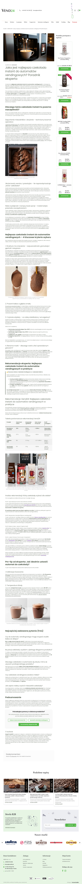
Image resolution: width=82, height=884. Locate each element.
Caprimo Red (45, 528)
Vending (63, 22)
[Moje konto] (75, 10)
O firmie (44, 859)
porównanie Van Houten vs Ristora (21, 355)
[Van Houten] (26, 842)
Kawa (6, 22)
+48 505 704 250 (25, 10)
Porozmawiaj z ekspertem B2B (29, 724)
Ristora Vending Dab (40, 517)
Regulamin (45, 865)
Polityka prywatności (47, 867)
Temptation (12, 540)
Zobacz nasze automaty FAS (17, 720)
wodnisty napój (13, 87)
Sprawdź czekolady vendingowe (39, 720)
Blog (69, 22)
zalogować (14, 756)
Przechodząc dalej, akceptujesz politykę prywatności (54, 828)
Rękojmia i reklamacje (28, 863)
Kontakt (44, 863)
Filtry (52, 22)
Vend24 (4, 28)
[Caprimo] (56, 842)
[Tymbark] (71, 842)
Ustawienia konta (66, 861)
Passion (29, 540)
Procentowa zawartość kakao (12, 306)
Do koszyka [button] (64, 68)
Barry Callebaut (43, 351)
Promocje (74, 22)
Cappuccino (32, 22)
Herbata (12, 22)
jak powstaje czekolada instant (18, 256)
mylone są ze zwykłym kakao (37, 140)
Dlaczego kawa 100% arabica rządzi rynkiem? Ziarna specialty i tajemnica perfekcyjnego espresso (39, 796)
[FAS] (10, 842)
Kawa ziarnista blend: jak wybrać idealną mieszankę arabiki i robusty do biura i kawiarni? (15, 796)
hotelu (41, 197)
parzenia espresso (37, 592)
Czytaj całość (8, 802)
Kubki (57, 22)
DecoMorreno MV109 (29, 505)
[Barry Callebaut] (41, 842)
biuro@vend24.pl (36, 10)
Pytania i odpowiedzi (27, 867)
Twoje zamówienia (66, 859)
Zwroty (24, 865)
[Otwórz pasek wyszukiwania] (72, 6)
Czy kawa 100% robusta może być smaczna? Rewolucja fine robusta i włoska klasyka (66, 796)
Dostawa (25, 861)
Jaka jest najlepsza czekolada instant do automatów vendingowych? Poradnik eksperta (30, 28)
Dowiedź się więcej (10, 827)
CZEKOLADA (10, 28)
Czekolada (19, 22)
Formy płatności (26, 859)
